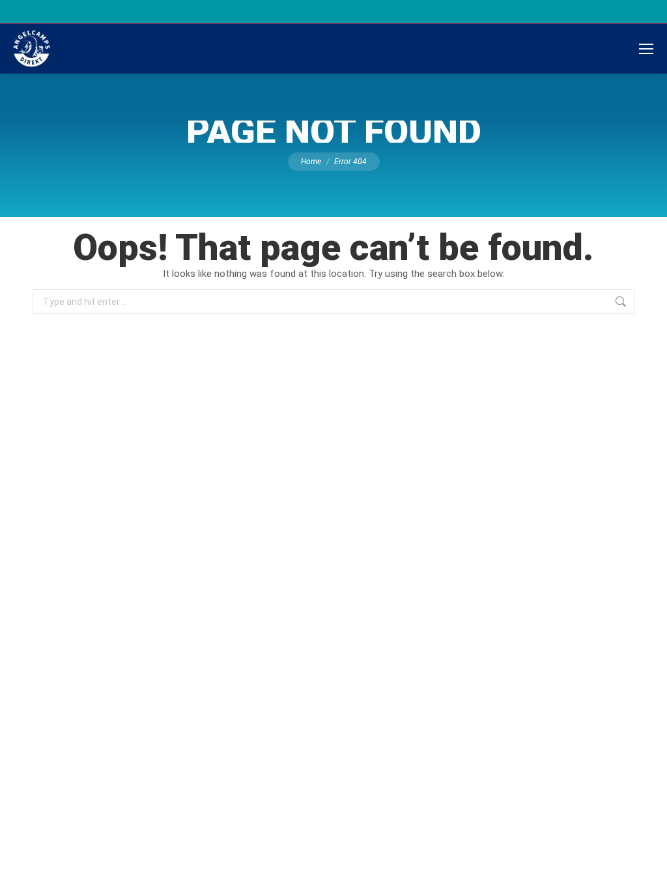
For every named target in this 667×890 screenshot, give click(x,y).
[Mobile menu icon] (646, 49)
